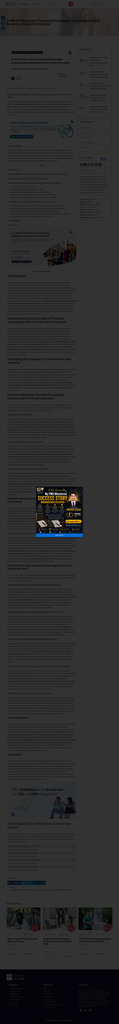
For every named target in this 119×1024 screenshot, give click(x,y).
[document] (59, 512)
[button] (38, 489)
